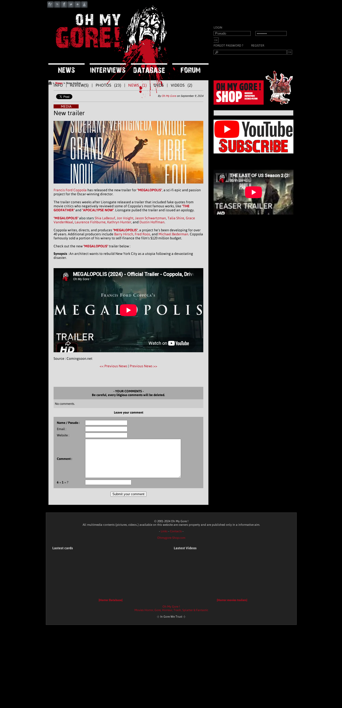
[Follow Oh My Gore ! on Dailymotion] (84, 7)
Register (257, 45)
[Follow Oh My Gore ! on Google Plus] (77, 7)
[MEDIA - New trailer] (128, 186)
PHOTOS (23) (108, 85)
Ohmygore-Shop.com (171, 538)
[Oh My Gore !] (50, 83)
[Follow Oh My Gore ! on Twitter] (70, 7)
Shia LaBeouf (105, 218)
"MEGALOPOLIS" (149, 190)
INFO (58, 85)
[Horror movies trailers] (232, 600)
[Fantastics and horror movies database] (149, 68)
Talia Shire (175, 218)
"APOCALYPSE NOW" (98, 210)
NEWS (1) (137, 85)
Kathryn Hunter (119, 222)
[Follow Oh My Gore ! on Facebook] (64, 7)
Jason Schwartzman (150, 218)
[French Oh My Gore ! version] (50, 7)
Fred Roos (142, 234)
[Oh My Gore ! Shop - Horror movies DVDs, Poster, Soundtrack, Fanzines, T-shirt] (255, 103)
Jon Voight (125, 218)
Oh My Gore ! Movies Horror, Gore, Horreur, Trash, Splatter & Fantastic (171, 608)
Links (164, 531)
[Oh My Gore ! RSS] (57, 7)
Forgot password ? (228, 45)
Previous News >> (143, 366)
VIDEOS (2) (181, 85)
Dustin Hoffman (151, 222)
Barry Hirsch (123, 234)
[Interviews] (108, 68)
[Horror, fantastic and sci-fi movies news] (66, 68)
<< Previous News (114, 366)
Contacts (176, 531)
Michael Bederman (173, 234)
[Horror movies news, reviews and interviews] (111, 56)
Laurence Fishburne (90, 222)
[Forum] (190, 68)
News (59, 83)
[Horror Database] (110, 600)
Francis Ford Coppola (70, 190)
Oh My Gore (168, 95)
